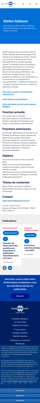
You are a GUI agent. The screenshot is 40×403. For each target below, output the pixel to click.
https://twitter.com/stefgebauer (14, 99)
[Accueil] (20, 309)
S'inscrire (20, 296)
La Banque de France (20, 325)
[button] (36, 4)
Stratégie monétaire (20, 333)
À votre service (20, 329)
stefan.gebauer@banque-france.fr (16, 201)
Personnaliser (20, 400)
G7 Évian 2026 (20, 322)
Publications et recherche (20, 340)
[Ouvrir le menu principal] (3, 4)
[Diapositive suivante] (10, 268)
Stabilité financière (20, 336)
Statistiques (20, 344)
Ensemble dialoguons (20, 319)
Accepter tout (20, 390)
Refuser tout (20, 395)
